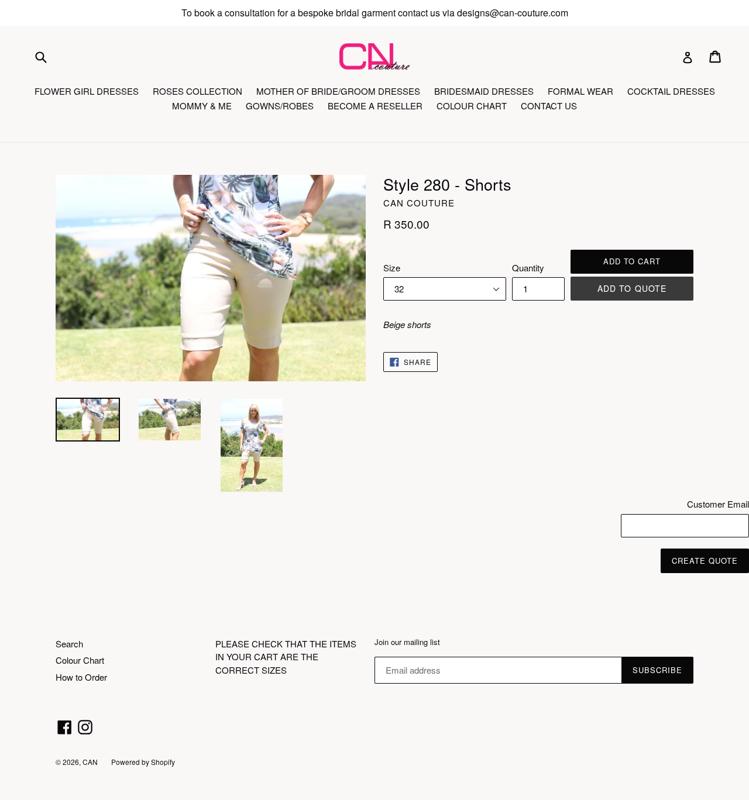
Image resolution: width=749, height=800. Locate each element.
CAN (91, 762)
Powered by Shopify (143, 762)
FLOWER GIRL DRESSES (87, 91)
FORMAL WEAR (580, 91)
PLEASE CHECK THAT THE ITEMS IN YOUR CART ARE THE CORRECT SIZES (285, 656)
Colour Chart (80, 660)
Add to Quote (631, 288)
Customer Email (718, 504)
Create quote (705, 560)
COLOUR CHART (472, 105)
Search (69, 643)
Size (391, 267)
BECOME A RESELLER (375, 105)
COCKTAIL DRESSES (671, 91)
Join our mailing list (407, 642)
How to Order (81, 677)
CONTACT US (549, 105)
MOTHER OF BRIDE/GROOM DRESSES (338, 91)
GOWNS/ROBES (280, 105)
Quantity (528, 267)
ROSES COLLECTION (197, 91)
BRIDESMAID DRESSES (484, 91)
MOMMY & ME (202, 105)
